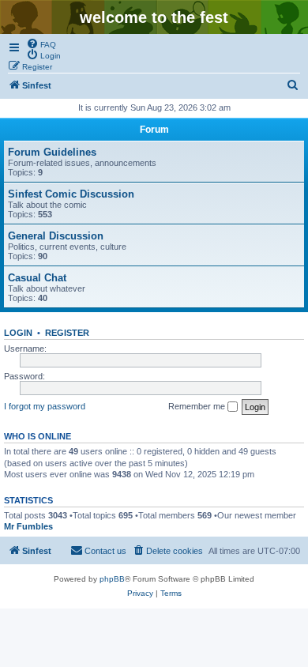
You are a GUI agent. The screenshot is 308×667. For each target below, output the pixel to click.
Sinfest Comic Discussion (71, 194)
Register (67, 332)
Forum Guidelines (52, 152)
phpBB (112, 579)
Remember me (197, 406)
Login (18, 332)
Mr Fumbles (28, 526)
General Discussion (55, 236)
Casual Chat (37, 278)
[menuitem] (41, 43)
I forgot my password (44, 406)
